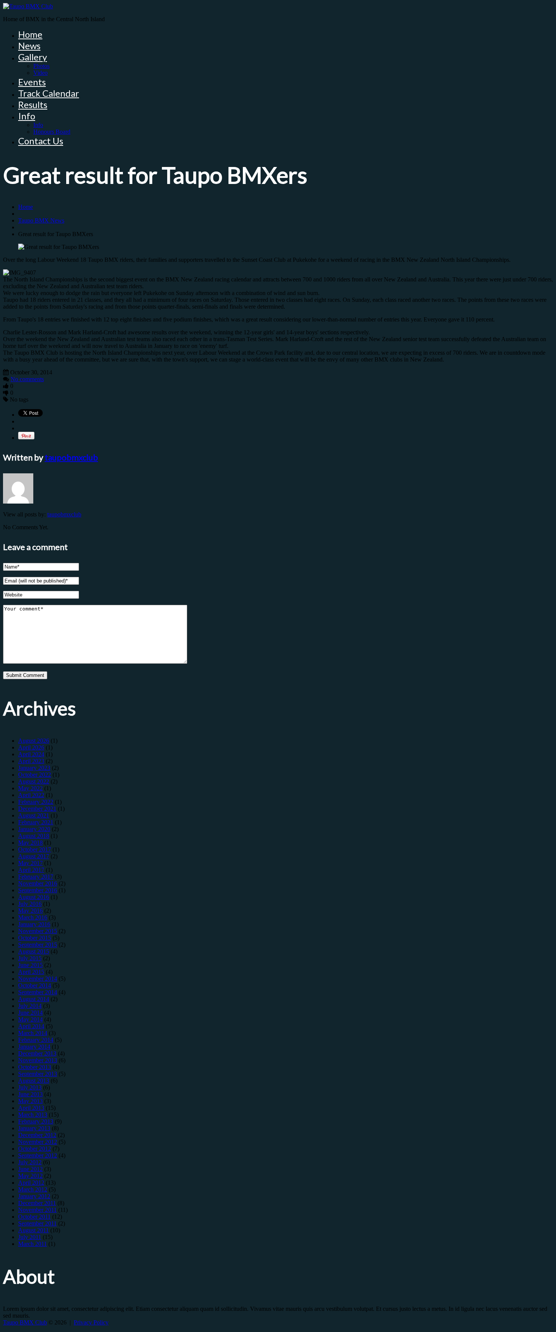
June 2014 (30, 1012)
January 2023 (34, 768)
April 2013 (31, 1108)
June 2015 (30, 965)
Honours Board (51, 131)
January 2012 (34, 1196)
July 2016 (30, 904)
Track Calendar (48, 93)
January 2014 (34, 1046)
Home (30, 34)
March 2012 (32, 1189)
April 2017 (31, 870)
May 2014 (30, 1019)
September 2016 (37, 890)
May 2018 (30, 842)
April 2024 (31, 754)
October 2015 (34, 938)
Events (32, 81)
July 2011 (29, 1237)
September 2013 (37, 1074)
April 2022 (31, 795)
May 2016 (30, 910)
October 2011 (34, 1216)
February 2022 (35, 802)
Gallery (32, 56)
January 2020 (34, 829)
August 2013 (33, 1080)
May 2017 (30, 863)
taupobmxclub (71, 457)
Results (32, 104)
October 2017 (34, 849)
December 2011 (37, 1203)
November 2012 (37, 1142)
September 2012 (37, 1155)
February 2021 (35, 822)
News (29, 45)
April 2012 (31, 1182)
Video (40, 73)
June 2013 (30, 1094)
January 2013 (34, 1128)
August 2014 (33, 999)
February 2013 (35, 1121)
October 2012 (34, 1148)
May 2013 (30, 1101)
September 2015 (37, 944)
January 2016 (34, 924)
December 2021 (37, 808)
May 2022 (30, 788)
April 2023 (31, 761)
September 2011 (37, 1223)
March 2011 (32, 1244)
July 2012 (30, 1162)
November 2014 (37, 978)
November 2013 (37, 1060)
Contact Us (40, 140)
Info (26, 115)
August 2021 (33, 815)
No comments (27, 379)
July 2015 (30, 958)
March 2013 (32, 1114)
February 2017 (35, 876)
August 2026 (33, 740)
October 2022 (34, 774)
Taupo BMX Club (25, 1322)
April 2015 (31, 972)
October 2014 (34, 985)
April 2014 (31, 1026)
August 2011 (33, 1230)
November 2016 (37, 883)
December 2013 (37, 1053)
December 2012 (37, 1135)
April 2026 (31, 747)
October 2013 (34, 1067)
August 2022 (33, 781)
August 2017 (33, 856)
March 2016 (32, 917)
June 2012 (30, 1169)
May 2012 (30, 1176)
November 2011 (37, 1210)
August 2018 (33, 836)
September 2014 (37, 992)
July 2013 (30, 1087)
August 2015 (33, 951)
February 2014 (35, 1040)
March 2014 (32, 1033)
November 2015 (37, 931)
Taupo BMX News (41, 220)
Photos (41, 66)
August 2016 (33, 897)
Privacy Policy (91, 1322)
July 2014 (30, 1006)
